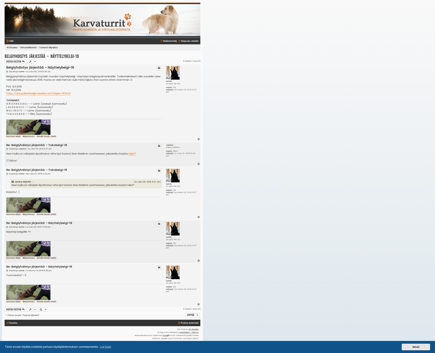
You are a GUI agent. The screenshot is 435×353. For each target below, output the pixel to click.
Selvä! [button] (416, 347)
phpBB (165, 335)
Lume (169, 81)
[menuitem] (188, 323)
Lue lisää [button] (105, 346)
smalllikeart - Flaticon (189, 332)
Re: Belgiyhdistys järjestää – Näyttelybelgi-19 (39, 223)
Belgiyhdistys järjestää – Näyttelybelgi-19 (42, 56)
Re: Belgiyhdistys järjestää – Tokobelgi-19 (36, 145)
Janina (169, 145)
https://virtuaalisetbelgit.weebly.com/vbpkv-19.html (38, 93)
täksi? (132, 153)
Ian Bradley (194, 329)
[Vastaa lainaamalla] (159, 68)
